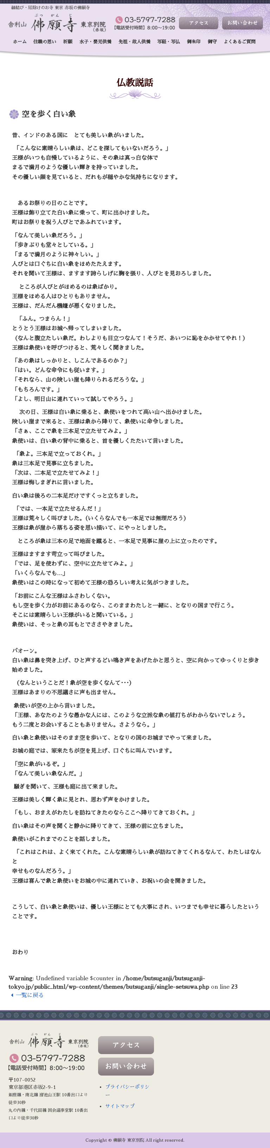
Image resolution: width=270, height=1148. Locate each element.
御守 (212, 41)
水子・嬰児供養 (95, 41)
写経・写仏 (168, 41)
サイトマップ (120, 1106)
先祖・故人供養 (134, 41)
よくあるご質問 (240, 41)
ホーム (20, 41)
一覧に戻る (30, 995)
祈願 (67, 41)
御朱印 (194, 41)
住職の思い (44, 41)
